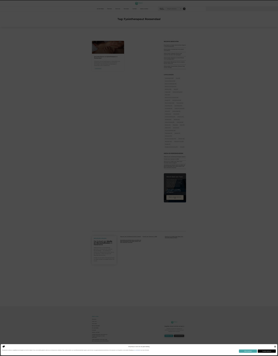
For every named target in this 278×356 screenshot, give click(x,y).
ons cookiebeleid (136, 350)
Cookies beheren (266, 351)
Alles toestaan (248, 351)
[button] (275, 346)
